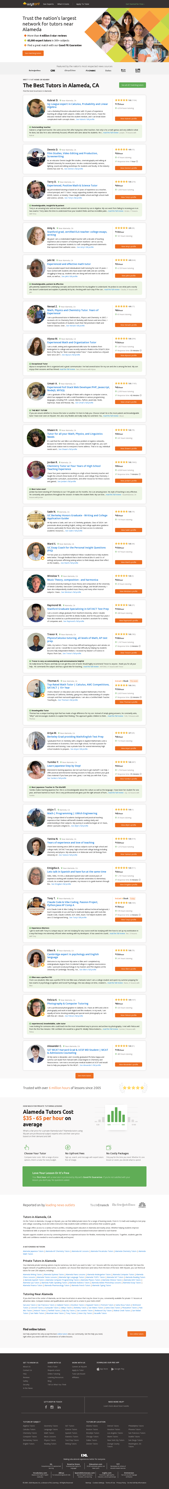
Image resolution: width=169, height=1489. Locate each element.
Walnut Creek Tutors (122, 1310)
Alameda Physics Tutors (90, 1280)
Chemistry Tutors (30, 1433)
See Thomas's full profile (68, 700)
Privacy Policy (121, 1483)
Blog (49, 1381)
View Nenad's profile (129, 325)
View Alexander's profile (128, 1064)
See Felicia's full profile (74, 1016)
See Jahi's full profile (70, 276)
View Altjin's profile (128, 825)
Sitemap (88, 1483)
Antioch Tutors (40, 1310)
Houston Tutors (113, 1429)
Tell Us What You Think (57, 1384)
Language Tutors (51, 1429)
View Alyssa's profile (129, 355)
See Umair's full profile (84, 402)
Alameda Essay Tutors (132, 1282)
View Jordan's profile (129, 480)
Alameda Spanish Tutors (34, 1280)
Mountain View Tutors (55, 1313)
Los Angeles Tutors (115, 1433)
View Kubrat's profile (129, 118)
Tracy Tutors (71, 1313)
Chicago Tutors (92, 1436)
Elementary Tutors (30, 1440)
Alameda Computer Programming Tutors (62, 1280)
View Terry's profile (128, 197)
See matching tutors (33, 53)
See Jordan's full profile (67, 481)
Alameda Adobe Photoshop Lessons (106, 1282)
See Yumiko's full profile (56, 778)
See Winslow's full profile (71, 592)
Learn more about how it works (116, 1406)
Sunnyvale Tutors (52, 1307)
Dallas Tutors (91, 1440)
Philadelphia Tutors (136, 1426)
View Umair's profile (129, 402)
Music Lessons (50, 1436)
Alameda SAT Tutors (115, 1277)
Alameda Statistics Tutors (79, 1282)
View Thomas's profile (128, 702)
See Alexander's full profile (90, 1065)
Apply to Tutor (78, 1370)
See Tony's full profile (78, 917)
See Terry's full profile (73, 198)
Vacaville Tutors (100, 1313)
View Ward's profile (128, 562)
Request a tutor (54, 1370)
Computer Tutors (30, 1436)
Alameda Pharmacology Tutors (57, 1285)
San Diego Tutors (135, 1440)
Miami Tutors (112, 1436)
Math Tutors (49, 1433)
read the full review (110, 132)
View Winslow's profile (128, 591)
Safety (25, 1381)
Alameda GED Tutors (132, 1280)
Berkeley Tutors (80, 1307)
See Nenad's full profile (75, 325)
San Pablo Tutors (37, 1313)
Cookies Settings (98, 1483)
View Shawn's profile (129, 448)
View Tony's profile (128, 919)
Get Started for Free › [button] (135, 4)
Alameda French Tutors (81, 1285)
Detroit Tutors (113, 1426)
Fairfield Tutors (54, 1310)
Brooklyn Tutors (92, 1433)
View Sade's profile (128, 530)
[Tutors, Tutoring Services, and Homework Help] (31, 4)
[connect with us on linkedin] (57, 1407)
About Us (26, 1366)
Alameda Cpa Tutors (31, 1282)
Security (26, 1384)
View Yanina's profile (129, 854)
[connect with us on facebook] (47, 1407)
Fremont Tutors (107, 1305)
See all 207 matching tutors (133, 85)
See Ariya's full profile (79, 749)
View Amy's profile (128, 246)
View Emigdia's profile (128, 884)
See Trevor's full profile (72, 653)
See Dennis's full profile (73, 169)
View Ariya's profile (128, 748)
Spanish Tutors (71, 1433)
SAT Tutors (69, 1426)
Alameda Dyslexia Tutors (54, 1274)
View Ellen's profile (128, 969)
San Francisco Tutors (46, 1305)
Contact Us (27, 1370)
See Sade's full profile (73, 531)
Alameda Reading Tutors (135, 1277)
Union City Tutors (85, 1313)
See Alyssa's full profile (71, 355)
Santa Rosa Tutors (123, 1305)
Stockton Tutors (77, 1305)
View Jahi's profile (129, 275)
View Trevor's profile (129, 652)
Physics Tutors (50, 1440)
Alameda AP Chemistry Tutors (58, 1251)
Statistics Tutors (71, 1436)
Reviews (26, 1377)
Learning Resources (55, 1377)
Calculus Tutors (29, 1429)
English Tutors (28, 1444)
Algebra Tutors (29, 1426)
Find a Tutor (52, 1366)
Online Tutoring (54, 1374)
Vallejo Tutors (66, 1307)
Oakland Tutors (63, 1305)
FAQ (24, 1374)
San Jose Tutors (29, 1305)
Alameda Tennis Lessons (47, 1277)
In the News (28, 1388)
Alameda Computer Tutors (123, 1274)
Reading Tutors (50, 1444)
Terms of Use (110, 1483)
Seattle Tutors (134, 1436)
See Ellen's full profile (87, 969)
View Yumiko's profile (128, 779)
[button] (137, 161)
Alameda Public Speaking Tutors (54, 1282)
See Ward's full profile (69, 563)
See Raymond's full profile (73, 621)
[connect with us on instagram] (52, 1407)
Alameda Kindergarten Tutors (99, 1274)
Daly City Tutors (68, 1310)
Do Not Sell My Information (136, 1483)
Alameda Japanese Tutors (33, 1251)
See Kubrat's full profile (85, 119)
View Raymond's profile (128, 620)
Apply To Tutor (82, 4)
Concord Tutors (36, 1307)
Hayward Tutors (92, 1305)
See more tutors (84, 1075)
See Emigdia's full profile (61, 884)
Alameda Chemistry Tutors (126, 1251)
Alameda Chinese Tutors (112, 1280)
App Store (104, 1369)
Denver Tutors (92, 1444)
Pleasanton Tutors (129, 1307)
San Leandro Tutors (85, 1310)
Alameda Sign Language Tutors (71, 1277)
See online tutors (137, 1334)
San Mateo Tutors (96, 1307)
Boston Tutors (92, 1429)
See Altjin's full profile (79, 826)
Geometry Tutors (51, 1426)
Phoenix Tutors (134, 1429)
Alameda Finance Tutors (33, 1285)
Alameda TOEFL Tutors (95, 1277)
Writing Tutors (71, 1444)
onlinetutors (62, 1334)
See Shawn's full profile (68, 449)
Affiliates (75, 1377)
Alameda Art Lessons (80, 1251)
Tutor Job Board (78, 1374)
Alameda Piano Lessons (75, 1274)
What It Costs (63, 4)
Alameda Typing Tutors (101, 1285)
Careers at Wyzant (79, 1366)
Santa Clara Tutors (112, 1307)
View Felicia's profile (129, 1015)
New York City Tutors (115, 1440)
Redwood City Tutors (103, 1310)
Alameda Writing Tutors (32, 1274)
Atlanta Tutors (92, 1426)
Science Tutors (71, 1429)
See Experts (48, 4)
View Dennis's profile (128, 168)
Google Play (119, 1369)
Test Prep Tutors (72, 1440)
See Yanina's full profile (68, 855)
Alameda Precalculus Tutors (102, 1251)
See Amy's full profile (85, 247)
